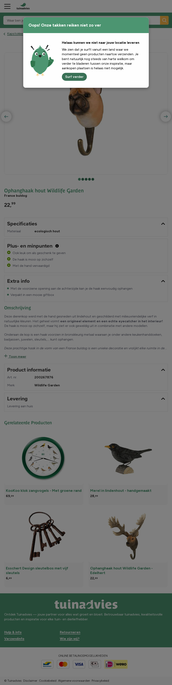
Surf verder (74, 77)
